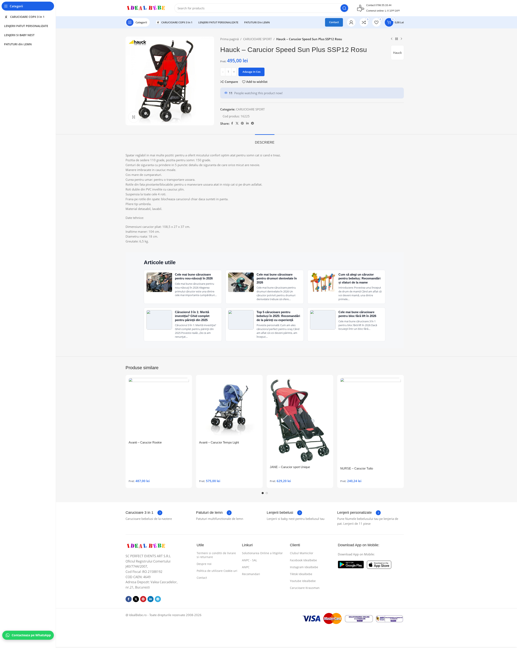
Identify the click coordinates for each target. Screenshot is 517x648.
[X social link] (237, 123)
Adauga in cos (251, 72)
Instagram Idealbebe (304, 567)
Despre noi (204, 564)
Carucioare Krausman (305, 588)
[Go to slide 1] (263, 493)
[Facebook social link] (232, 123)
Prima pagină (229, 39)
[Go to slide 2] (267, 493)
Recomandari (251, 574)
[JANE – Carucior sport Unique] (300, 420)
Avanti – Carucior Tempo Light (219, 442)
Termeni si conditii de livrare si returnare (216, 555)
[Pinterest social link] (242, 123)
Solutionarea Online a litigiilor (262, 553)
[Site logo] (146, 8)
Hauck (397, 53)
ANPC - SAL (249, 560)
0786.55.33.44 (383, 5)
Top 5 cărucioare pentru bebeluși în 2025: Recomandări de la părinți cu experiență (278, 316)
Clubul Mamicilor (301, 553)
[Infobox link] (144, 512)
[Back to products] (396, 39)
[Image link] (146, 546)
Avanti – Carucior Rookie (145, 442)
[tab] (264, 140)
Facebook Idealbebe (303, 560)
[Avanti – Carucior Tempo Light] (229, 408)
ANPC (245, 567)
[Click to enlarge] (134, 117)
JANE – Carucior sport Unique (290, 467)
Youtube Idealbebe (303, 581)
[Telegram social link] (252, 123)
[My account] (351, 22)
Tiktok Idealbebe (301, 574)
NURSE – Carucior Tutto (356, 468)
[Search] (344, 8)
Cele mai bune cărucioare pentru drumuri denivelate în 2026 (277, 278)
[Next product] (401, 39)
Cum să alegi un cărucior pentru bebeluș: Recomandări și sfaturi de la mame (359, 278)
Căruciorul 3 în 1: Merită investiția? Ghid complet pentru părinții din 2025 (192, 316)
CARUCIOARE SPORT (257, 39)
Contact (334, 22)
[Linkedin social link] (247, 123)
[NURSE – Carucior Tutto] (370, 421)
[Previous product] (391, 39)
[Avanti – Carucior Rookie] (159, 408)
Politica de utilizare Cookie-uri (217, 571)
